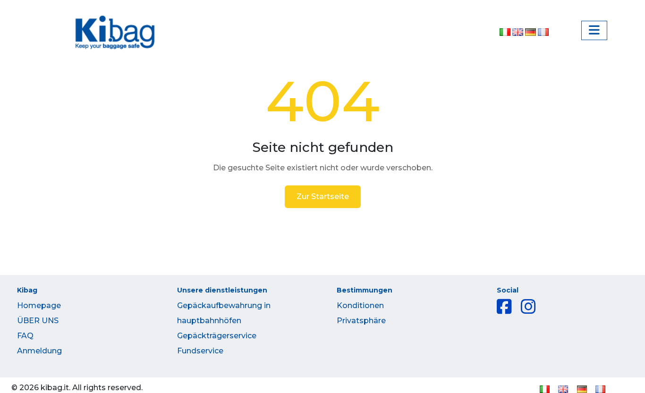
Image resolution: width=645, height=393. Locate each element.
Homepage (39, 305)
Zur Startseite (323, 196)
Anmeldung (39, 350)
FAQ (25, 335)
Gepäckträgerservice (216, 335)
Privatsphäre (361, 320)
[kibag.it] (115, 33)
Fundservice (200, 350)
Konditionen (360, 305)
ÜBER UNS (38, 320)
